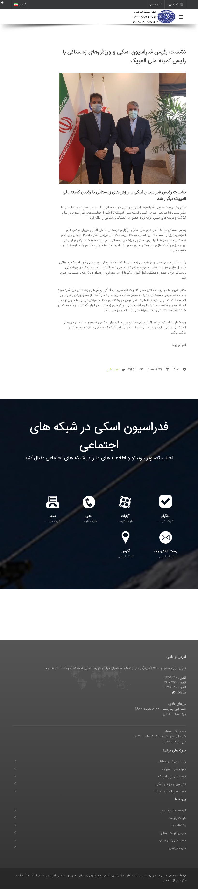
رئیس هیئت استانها (173, 833)
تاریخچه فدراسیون (173, 811)
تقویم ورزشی (177, 848)
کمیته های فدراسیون (172, 840)
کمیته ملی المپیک (174, 769)
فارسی (22, 4)
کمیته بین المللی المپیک (170, 792)
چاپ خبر (112, 370)
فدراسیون (173, 4)
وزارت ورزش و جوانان (172, 762)
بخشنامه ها (178, 826)
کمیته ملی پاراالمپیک (172, 777)
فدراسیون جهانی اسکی (171, 784)
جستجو (153, 4)
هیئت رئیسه (177, 818)
